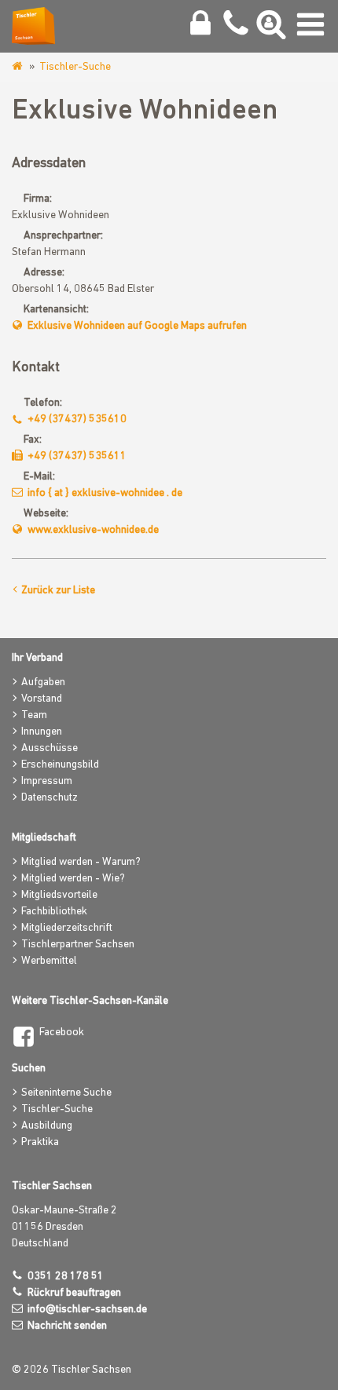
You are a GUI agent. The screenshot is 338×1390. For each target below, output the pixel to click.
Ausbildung (46, 1126)
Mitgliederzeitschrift (66, 928)
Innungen (41, 732)
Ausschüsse (49, 748)
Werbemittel (49, 961)
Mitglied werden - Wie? (73, 879)
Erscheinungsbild (60, 765)
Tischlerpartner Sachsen (77, 944)
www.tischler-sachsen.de (18, 67)
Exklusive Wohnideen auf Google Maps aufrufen (137, 326)
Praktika (40, 1142)
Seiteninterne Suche (66, 1093)
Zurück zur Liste (58, 590)
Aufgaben (43, 682)
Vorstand (41, 699)
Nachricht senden (67, 1326)
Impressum (46, 781)
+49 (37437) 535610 (77, 419)
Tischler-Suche (75, 67)
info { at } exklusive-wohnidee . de (105, 493)
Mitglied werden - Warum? (81, 862)
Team (34, 715)
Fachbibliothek (54, 912)
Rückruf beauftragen (74, 1293)
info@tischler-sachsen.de (87, 1309)
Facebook (61, 1032)
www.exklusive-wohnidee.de (93, 530)
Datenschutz (49, 798)
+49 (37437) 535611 (77, 456)
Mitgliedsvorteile (59, 895)
